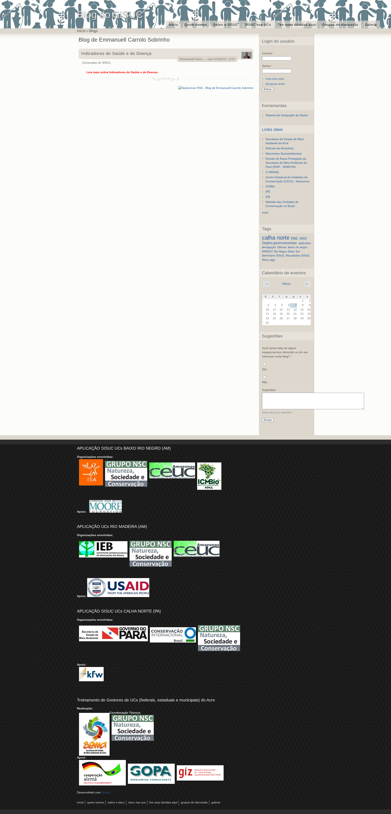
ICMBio (270, 186)
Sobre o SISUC (225, 25)
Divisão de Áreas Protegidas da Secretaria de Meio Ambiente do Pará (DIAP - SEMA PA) (286, 163)
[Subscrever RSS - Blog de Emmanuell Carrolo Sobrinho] (215, 87)
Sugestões (269, 390)
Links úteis (272, 129)
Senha (267, 65)
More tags (268, 259)
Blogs (93, 31)
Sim (264, 369)
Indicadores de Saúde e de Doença (116, 53)
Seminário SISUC (273, 255)
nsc (294, 238)
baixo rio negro (297, 247)
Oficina (281, 247)
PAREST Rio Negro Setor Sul (281, 251)
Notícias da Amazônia (279, 148)
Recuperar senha (275, 84)
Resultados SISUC (298, 255)
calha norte (276, 237)
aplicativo (305, 243)
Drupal (105, 792)
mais (265, 212)
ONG (303, 238)
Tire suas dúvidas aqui (296, 25)
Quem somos (196, 25)
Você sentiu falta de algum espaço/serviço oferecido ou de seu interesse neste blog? (285, 352)
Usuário (268, 53)
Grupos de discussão (340, 25)
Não (264, 382)
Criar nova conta (275, 78)
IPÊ (268, 191)
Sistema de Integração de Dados (287, 115)
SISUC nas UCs (258, 25)
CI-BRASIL (272, 172)
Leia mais (122, 72)
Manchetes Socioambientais (284, 153)
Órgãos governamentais (279, 243)
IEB (268, 196)
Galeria (371, 25)
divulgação (269, 247)
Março (286, 283)
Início (173, 25)
